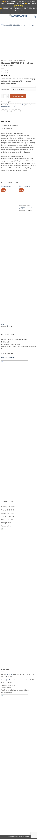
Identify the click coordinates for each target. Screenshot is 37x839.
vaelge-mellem (5, 89)
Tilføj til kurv (18, 96)
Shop (10, 60)
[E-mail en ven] (12, 110)
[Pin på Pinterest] (15, 110)
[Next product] (3, 71)
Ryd (35, 86)
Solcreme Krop (20, 105)
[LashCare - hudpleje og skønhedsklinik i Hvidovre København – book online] (18, 17)
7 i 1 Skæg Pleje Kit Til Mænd (25, 207)
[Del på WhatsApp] (3, 110)
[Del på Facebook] (6, 110)
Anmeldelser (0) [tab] (6, 129)
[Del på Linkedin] (19, 110)
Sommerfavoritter (20, 60)
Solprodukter (28, 105)
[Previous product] (6, 71)
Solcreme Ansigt (11, 105)
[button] (2, 17)
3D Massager (5, 325)
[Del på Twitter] (9, 110)
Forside (4, 60)
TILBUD (13, 106)
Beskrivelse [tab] (5, 121)
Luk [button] (1, 13)
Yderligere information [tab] (9, 125)
